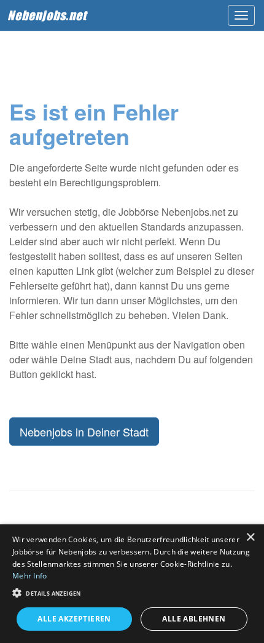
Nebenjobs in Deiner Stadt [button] (84, 432)
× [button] (250, 537)
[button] (132, 592)
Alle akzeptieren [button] (74, 618)
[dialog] (132, 583)
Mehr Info (29, 575)
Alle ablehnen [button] (193, 618)
